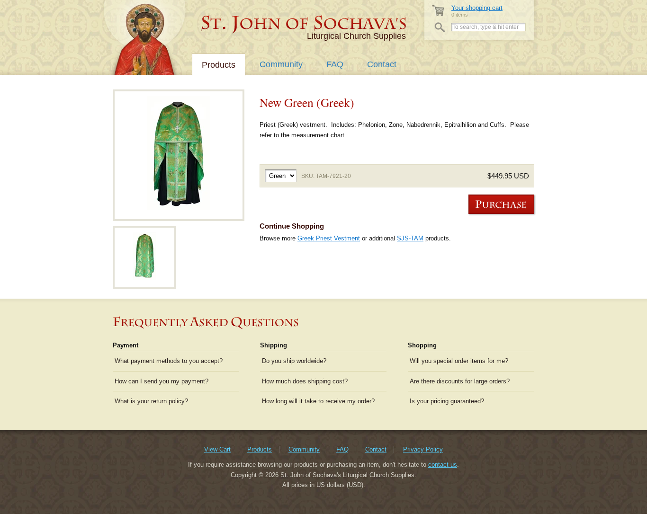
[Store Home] (304, 24)
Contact (381, 64)
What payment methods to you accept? (169, 360)
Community (281, 64)
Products (218, 65)
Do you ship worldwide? (294, 360)
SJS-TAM (410, 238)
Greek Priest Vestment (328, 238)
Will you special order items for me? (459, 360)
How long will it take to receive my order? (318, 401)
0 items (477, 11)
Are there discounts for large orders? (460, 381)
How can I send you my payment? (161, 381)
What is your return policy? (151, 401)
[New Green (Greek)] (178, 155)
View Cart (217, 449)
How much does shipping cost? (305, 381)
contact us (442, 464)
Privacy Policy (423, 449)
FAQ (334, 64)
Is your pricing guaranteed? (447, 401)
